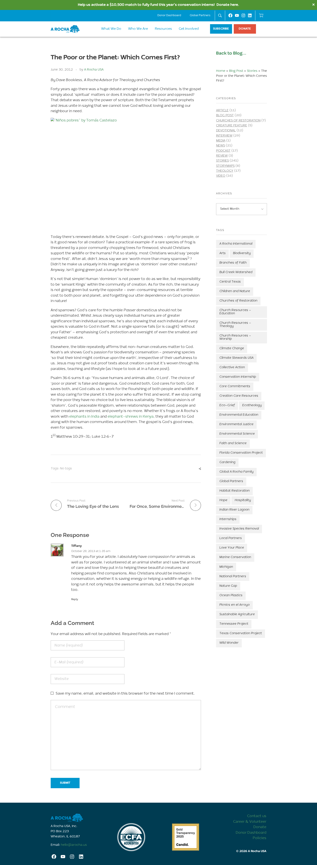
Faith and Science (232, 443)
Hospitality (243, 500)
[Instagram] (243, 15)
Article (222, 110)
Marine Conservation (235, 557)
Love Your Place (231, 547)
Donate (259, 827)
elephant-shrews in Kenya (131, 416)
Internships (227, 519)
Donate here (227, 4)
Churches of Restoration (238, 120)
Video (220, 176)
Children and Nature (234, 291)
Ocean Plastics (230, 595)
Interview (224, 135)
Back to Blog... (231, 53)
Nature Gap (228, 586)
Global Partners (200, 15)
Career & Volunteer (249, 822)
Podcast (223, 151)
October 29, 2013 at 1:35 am (90, 551)
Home (220, 71)
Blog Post (236, 71)
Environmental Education (238, 415)
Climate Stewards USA (236, 358)
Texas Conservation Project (240, 633)
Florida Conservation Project (241, 453)
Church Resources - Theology (235, 324)
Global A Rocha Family (236, 471)
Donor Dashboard (169, 15)
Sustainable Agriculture (237, 614)
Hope (223, 500)
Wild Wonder (229, 643)
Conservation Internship (237, 377)
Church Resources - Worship (235, 337)
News (220, 145)
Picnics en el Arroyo (234, 605)
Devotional (226, 130)
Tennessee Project (233, 624)
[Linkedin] (250, 15)
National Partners (232, 576)
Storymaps (225, 166)
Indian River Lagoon (234, 509)
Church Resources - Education (235, 312)
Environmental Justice (236, 424)
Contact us (256, 816)
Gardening (227, 462)
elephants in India (84, 416)
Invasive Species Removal (239, 528)
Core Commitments (234, 386)
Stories (252, 71)
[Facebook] (230, 15)
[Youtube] (237, 15)
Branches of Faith (232, 262)
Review (222, 155)
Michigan (226, 567)
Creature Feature (231, 125)
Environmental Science (237, 434)
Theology (224, 171)
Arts (222, 253)
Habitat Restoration (234, 490)
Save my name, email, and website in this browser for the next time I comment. (125, 693)
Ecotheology (252, 405)
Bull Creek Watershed (235, 272)
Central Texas (230, 281)
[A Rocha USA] (78, 817)
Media (220, 140)
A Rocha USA (94, 69)
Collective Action (232, 367)
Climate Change (231, 348)
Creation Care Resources (238, 396)
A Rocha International (235, 243)
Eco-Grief (227, 405)
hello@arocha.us (74, 845)
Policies (259, 838)
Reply (74, 599)
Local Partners (230, 538)
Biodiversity (242, 253)
